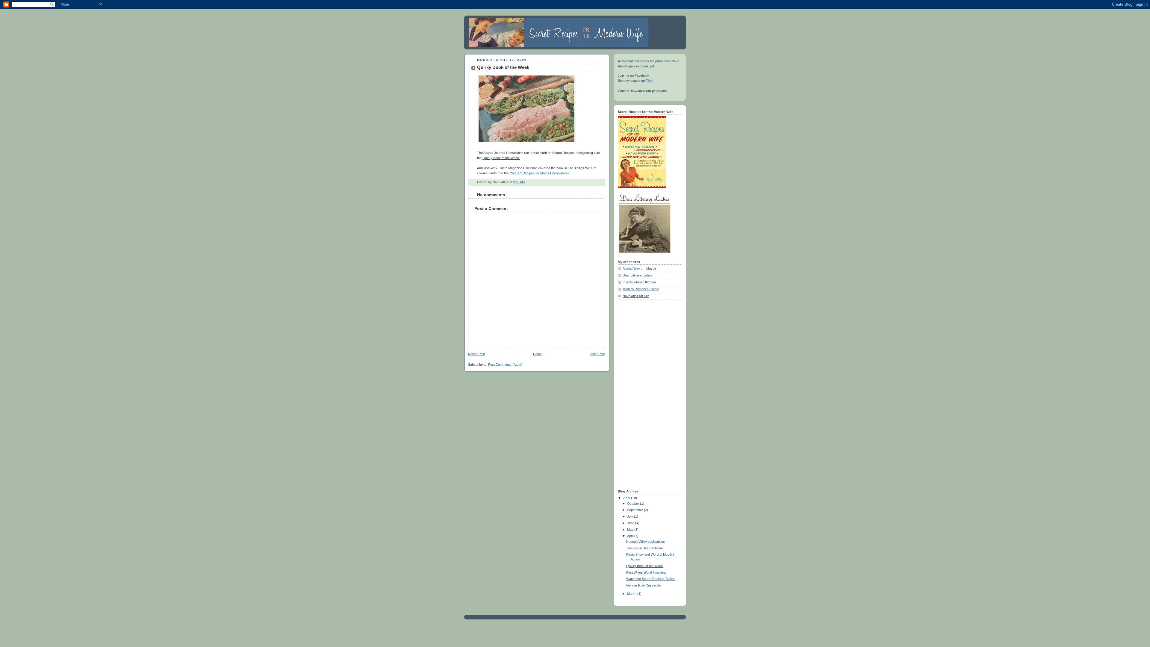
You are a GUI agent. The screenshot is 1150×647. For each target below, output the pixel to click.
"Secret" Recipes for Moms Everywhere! (539, 173)
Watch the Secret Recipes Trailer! (650, 579)
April (630, 536)
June (631, 523)
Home (537, 354)
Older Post (597, 354)
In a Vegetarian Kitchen (639, 282)
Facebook (642, 75)
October (633, 503)
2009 (627, 498)
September (635, 510)
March (632, 593)
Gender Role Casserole (643, 585)
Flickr (650, 80)
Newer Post (476, 354)
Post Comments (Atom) (505, 364)
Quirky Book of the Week (644, 566)
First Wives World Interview (646, 572)
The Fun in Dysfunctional (644, 548)
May (630, 529)
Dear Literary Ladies (637, 275)
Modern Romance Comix (641, 289)
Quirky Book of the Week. (501, 158)
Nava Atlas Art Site (636, 296)
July (630, 516)
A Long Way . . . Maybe (639, 268)
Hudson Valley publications (645, 541)
